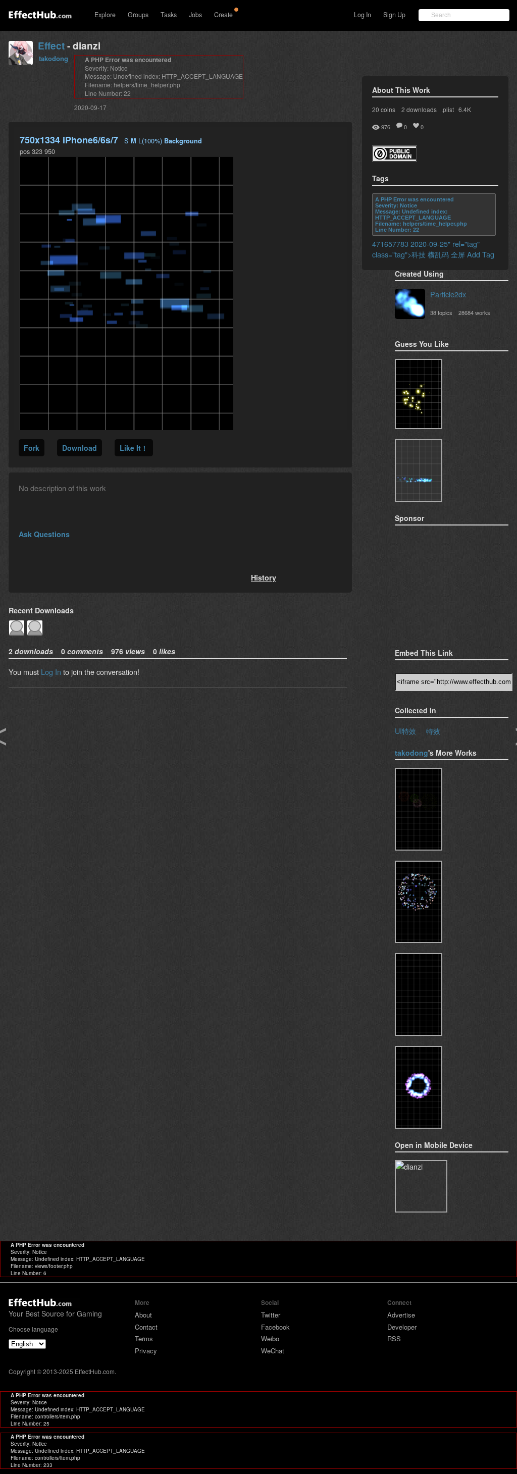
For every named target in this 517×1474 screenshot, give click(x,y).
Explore (105, 14)
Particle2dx (448, 294)
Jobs (195, 14)
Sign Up (394, 14)
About (143, 1315)
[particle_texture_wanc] (418, 994)
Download (79, 448)
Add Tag (480, 254)
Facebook (275, 1327)
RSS (394, 1338)
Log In (362, 14)
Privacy (146, 1350)
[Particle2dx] (410, 305)
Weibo (270, 1338)
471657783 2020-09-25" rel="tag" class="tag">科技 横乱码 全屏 (426, 248)
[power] (418, 1087)
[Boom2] (418, 394)
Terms (144, 1338)
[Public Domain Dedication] (394, 158)
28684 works (474, 312)
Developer (402, 1327)
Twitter (270, 1315)
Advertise (401, 1315)
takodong (53, 58)
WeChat (272, 1350)
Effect (51, 45)
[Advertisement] (445, 583)
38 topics (441, 312)
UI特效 (405, 730)
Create (223, 14)
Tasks (169, 14)
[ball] (418, 902)
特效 (433, 730)
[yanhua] (418, 809)
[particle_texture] (418, 470)
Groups (138, 14)
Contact (146, 1327)
